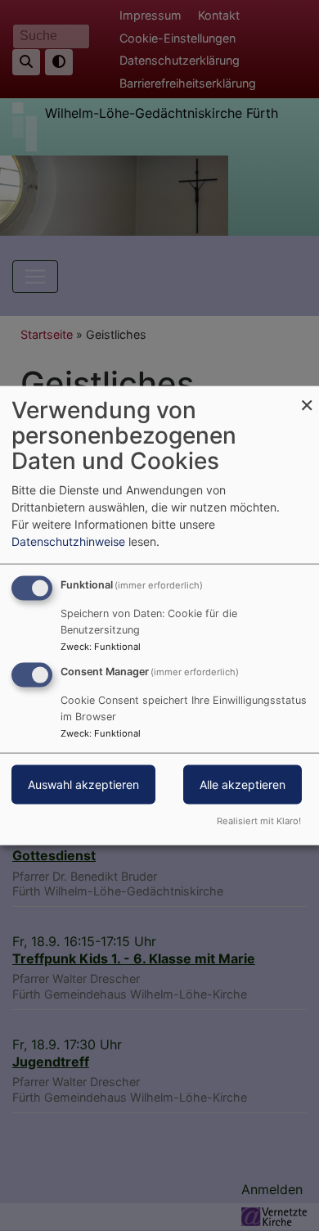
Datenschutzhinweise (68, 541)
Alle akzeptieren (242, 784)
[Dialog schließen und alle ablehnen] (306, 396)
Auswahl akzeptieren (83, 784)
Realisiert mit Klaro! (259, 820)
